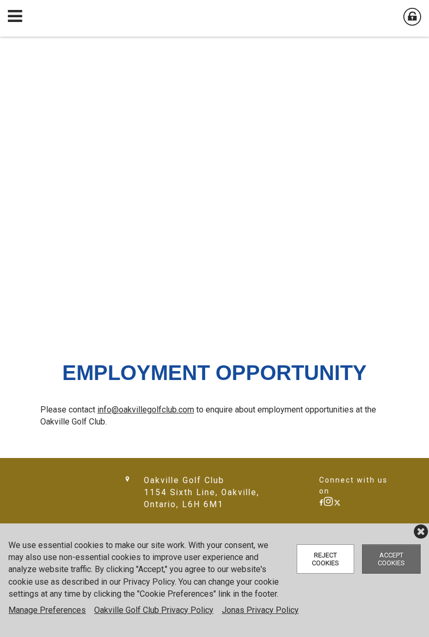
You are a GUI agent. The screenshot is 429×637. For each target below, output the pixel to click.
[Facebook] (321, 503)
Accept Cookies (391, 559)
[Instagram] (329, 503)
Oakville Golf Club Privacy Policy (153, 610)
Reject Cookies (325, 559)
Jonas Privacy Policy (260, 610)
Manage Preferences (47, 610)
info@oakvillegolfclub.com (145, 410)
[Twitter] (337, 503)
